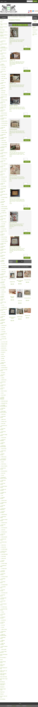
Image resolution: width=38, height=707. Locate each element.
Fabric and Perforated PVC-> (3, 655)
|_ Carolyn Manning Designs (3, 115)
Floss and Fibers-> (3, 657)
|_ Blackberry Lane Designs (3, 97)
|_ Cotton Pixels (3, 140)
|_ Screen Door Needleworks (3, 509)
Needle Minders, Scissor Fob (3, 684)
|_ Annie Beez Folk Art (3, 61)
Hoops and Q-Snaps (3, 676)
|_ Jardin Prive (2, 269)
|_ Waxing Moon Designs (3, 632)
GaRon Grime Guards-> (2, 665)
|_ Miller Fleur (2, 356)
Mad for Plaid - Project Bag (3, 679)
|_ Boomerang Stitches (2, 102)
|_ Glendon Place (3, 228)
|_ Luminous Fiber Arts (3, 339)
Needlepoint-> (2, 686)
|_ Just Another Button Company (3, 287)
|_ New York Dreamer (2, 388)
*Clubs (1, 21)
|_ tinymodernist (3, 620)
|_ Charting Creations (3, 121)
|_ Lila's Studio (2, 312)
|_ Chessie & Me (3, 130)
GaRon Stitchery (14, 705)
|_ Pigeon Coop (3, 419)
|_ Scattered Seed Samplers (3, 503)
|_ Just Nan (2, 289)
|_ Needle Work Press (3, 382)
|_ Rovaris (2, 475)
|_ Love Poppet (2, 331)
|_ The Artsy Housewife (2, 561)
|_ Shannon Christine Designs (3, 520)
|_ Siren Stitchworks (3, 527)
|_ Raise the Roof (3, 448)
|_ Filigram (2, 204)
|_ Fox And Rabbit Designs (3, 216)
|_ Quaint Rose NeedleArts (2, 440)
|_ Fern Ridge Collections (2, 202)
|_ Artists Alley (2, 76)
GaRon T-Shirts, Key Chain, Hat (3, 671)
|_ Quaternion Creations (2, 443)
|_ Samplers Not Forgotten (3, 493)
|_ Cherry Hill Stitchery (2, 128)
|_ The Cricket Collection (2, 574)
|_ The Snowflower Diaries (3, 604)
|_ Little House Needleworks (2, 320)
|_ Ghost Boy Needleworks (2, 226)
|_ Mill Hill (2, 354)
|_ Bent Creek (2, 92)
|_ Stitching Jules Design (3, 539)
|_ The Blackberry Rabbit (3, 566)
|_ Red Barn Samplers (2, 454)
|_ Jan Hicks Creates (3, 267)
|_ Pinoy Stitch (2, 423)
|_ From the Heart (3, 221)
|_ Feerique (2, 199)
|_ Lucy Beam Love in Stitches (3, 334)
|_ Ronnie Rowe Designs (3, 468)
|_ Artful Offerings (3, 74)
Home (2, 1)
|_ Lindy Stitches (3, 314)
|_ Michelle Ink (2, 352)
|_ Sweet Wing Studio (4, 554)
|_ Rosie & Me (2, 473)
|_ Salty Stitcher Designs (3, 481)
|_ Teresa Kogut (3, 556)
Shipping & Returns (34, 27)
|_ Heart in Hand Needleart (3, 244)
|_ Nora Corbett (3, 395)
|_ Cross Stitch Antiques (2, 161)
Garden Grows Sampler (15, 197)
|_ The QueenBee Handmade (3, 598)
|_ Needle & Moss (3, 379)
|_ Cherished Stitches (4, 123)
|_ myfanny (2, 377)
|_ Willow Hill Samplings (2, 644)
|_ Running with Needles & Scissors (3, 478)
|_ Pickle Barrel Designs (3, 417)
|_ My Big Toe (2, 372)
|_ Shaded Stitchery (3, 514)
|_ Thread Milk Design (2, 614)
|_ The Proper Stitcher (2, 595)
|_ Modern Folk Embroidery (2, 363)
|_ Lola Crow (2, 329)
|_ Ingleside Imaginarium (2, 261)
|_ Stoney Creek (3, 547)
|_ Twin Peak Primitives (2, 623)
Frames (1, 659)
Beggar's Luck (13, 83)
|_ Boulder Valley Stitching (3, 107)
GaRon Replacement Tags (3, 668)
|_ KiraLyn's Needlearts (2, 296)
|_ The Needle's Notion (3, 587)
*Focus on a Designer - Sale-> (3, 24)
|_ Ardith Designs (3, 67)
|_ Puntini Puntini (3, 437)
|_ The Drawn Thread (3, 576)
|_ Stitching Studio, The (3, 542)
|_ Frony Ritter (2, 223)
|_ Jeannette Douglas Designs (3, 277)
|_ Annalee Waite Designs (3, 58)
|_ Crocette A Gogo (3, 158)
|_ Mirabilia (2, 358)
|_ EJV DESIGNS (3, 181)
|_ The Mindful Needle (2, 582)
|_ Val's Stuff (2, 625)
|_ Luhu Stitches (3, 336)
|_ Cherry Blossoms (3, 125)
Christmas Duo (13, 150)
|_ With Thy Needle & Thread (3, 647)
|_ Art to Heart (2, 69)
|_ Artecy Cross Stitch (3, 72)
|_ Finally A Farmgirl (3, 206)
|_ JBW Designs (3, 271)
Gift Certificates (2, 699)
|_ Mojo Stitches (3, 365)
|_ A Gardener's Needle (3, 41)
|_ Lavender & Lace (3, 307)
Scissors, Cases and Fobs (3, 696)
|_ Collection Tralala (3, 132)
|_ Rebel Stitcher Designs (3, 451)
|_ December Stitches (2, 174)
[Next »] (22, 261)
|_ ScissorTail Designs (2, 506)
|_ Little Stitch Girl (3, 325)
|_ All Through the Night (3, 50)
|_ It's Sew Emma (3, 265)
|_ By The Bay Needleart (2, 110)
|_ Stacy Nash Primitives (2, 534)
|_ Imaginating (2, 258)
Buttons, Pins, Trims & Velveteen (3, 32)
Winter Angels (19, 316)
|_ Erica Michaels (3, 186)
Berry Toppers (2, 29)
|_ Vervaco (2, 627)
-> (3, 38)
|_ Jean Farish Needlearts (2, 274)
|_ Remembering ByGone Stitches (3, 459)
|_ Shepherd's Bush (3, 522)
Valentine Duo (27, 315)
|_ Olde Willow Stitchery (2, 409)
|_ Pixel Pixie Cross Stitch (3, 426)
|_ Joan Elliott (2, 284)
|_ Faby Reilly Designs (2, 192)
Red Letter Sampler (12, 297)
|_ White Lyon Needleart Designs (3, 635)
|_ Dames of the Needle (3, 171)
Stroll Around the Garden (12, 318)
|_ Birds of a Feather (3, 94)
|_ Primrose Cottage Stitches (3, 435)
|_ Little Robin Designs (2, 323)
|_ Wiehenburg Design (2, 638)
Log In (5, 1)
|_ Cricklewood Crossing (2, 156)
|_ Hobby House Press (3, 253)
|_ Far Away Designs (3, 197)
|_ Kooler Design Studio (3, 302)
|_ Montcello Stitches (3, 367)
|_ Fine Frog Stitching (3, 208)
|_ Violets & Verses (3, 629)
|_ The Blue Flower (3, 568)
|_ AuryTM (2, 80)
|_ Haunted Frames (3, 239)
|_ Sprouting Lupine (3, 531)
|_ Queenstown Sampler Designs (3, 446)
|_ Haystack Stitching (4, 241)
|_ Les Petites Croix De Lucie (3, 310)
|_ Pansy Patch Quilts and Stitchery (3, 412)
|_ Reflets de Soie (3, 456)
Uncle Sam (20, 300)
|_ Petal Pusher (3, 414)
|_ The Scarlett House (2, 601)
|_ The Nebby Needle (3, 584)
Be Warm (12, 38)
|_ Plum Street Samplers (2, 429)
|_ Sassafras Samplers (2, 498)
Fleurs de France (13, 175)
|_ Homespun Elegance (2, 256)
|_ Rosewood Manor (3, 471)
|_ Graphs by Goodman (2, 234)
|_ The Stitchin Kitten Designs (3, 609)
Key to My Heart (13, 222)
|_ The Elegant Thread (2, 579)
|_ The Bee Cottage (3, 563)
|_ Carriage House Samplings (3, 118)
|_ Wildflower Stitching (2, 641)
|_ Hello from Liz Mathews (3, 250)
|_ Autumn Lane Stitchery (3, 83)
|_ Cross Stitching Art (3, 163)
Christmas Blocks (13, 129)
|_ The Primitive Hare (3, 592)
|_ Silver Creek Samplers (2, 525)
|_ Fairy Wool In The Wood (3, 195)
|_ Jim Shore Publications (2, 282)
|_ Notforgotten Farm (3, 403)
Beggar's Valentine (14, 105)
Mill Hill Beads (2, 681)
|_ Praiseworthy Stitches (3, 432)
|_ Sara (1, 495)
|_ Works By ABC (3, 649)
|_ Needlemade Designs (3, 385)
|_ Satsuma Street (3, 500)
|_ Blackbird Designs (3, 99)
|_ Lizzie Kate (2, 327)
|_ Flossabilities (3, 210)
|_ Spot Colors (2, 529)
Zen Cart (21, 705)
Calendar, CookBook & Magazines (4, 35)
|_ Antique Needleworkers (2, 64)
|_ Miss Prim (2, 360)
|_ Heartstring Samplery (2, 247)
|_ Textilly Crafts (3, 558)
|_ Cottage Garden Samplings (3, 138)
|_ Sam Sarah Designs (2, 484)
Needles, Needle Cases (3, 689)
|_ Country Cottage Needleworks (3, 147)
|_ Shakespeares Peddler (3, 517)
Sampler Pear (12, 281)
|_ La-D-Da (2, 305)
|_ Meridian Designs (3, 350)
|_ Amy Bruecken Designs (3, 53)
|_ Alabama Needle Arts (3, 44)
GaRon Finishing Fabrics (3, 662)
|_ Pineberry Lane (3, 421)
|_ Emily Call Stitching (2, 184)
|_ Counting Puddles (3, 144)
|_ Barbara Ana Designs (2, 88)
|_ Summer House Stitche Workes (3, 552)
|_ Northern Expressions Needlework (2, 398)
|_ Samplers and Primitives (3, 490)
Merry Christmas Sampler (15, 247)
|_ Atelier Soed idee (3, 78)
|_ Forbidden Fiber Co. (3, 213)
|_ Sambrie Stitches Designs (3, 487)
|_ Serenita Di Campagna (2, 512)
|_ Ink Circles (2, 263)
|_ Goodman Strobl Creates (3, 231)
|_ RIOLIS (2, 461)
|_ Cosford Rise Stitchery (3, 135)
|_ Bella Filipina (2, 90)
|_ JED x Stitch (2, 279)
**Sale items (2, 19)
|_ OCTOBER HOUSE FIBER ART (3, 406)
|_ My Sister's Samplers (2, 375)
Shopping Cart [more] (35, 18)
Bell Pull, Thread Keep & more (3, 27)
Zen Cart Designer (28, 705)
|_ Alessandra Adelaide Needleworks (3, 47)
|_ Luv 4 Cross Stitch (3, 341)
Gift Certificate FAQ (35, 34)
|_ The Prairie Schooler (2, 590)
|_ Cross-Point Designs (2, 166)
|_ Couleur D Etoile (3, 142)
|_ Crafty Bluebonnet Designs (3, 153)
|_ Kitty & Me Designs (2, 299)
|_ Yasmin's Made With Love (3, 652)
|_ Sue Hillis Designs (3, 549)
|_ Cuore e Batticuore (3, 168)
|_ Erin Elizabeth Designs (3, 189)
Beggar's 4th (12, 60)
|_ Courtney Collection (2, 150)
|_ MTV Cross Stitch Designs (3, 370)
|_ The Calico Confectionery (2, 571)
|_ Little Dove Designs (2, 317)
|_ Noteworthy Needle (4, 401)
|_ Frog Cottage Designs (3, 219)
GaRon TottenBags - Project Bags (3, 674)
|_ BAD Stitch (2, 85)
